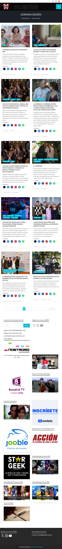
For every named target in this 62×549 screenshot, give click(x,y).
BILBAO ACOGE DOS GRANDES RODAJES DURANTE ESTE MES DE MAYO (46, 277)
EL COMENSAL (37, 166)
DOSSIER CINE (10, 215)
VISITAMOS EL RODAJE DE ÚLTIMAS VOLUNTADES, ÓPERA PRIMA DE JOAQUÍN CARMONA (13, 224)
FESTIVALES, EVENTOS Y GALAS (51, 159)
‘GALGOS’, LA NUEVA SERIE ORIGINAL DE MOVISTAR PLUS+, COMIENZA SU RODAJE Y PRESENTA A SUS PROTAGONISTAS (15, 169)
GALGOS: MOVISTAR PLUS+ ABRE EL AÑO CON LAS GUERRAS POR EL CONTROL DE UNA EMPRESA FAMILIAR (15, 106)
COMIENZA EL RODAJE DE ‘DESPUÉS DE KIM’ (14, 50)
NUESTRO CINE (7, 217)
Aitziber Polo (12, 74)
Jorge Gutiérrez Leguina (17, 301)
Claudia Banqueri (44, 74)
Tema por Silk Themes (36, 547)
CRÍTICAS (40, 159)
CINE (4, 45)
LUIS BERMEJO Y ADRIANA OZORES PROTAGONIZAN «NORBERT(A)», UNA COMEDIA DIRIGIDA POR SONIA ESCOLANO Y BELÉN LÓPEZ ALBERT (45, 107)
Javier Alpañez (44, 136)
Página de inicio (26, 18)
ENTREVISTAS (18, 215)
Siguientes (51, 308)
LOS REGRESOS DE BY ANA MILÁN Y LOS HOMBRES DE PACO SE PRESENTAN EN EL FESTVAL (15, 278)
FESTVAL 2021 (21, 269)
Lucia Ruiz (11, 246)
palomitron (12, 130)
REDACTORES (41, 45)
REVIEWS (13, 99)
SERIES (18, 99)
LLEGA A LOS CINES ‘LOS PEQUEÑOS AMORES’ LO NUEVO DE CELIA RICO (44, 50)
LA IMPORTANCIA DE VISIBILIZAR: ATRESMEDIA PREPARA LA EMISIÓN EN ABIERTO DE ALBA (45, 224)
